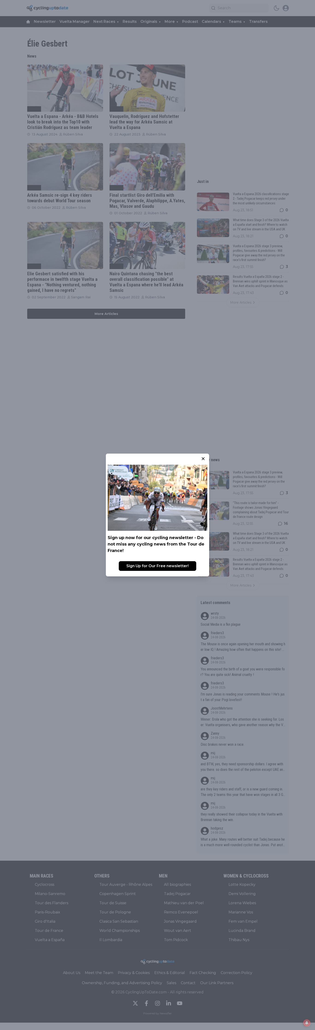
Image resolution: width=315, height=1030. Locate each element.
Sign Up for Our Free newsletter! (157, 566)
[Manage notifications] (306, 1023)
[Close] (203, 458)
